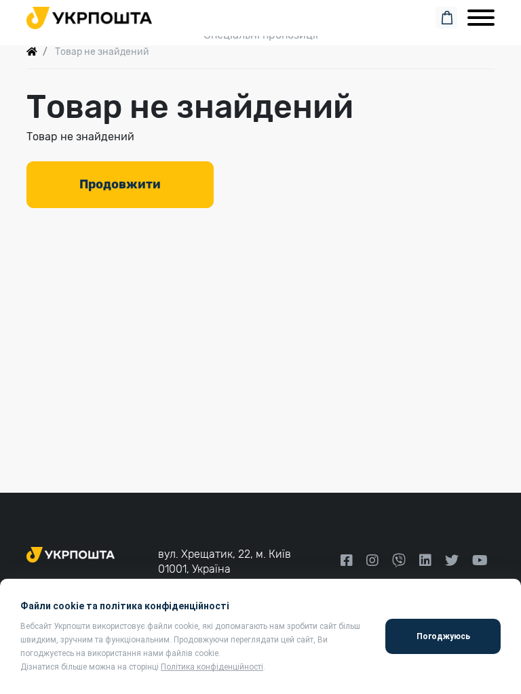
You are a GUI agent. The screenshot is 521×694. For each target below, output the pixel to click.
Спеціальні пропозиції (261, 34)
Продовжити (120, 184)
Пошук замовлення (260, 14)
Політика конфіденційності (212, 667)
